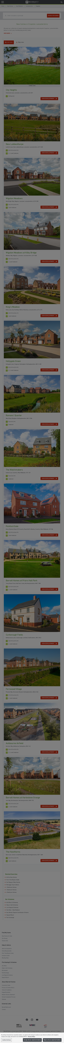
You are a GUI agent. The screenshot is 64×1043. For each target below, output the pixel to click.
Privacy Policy (31, 1036)
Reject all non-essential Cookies (52, 1039)
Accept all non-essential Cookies (32, 1039)
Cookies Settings (6, 1039)
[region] (32, 1037)
